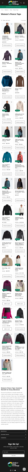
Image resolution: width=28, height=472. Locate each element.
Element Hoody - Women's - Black (18, 321)
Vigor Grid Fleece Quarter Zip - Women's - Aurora (6, 165)
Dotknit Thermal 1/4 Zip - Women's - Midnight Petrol (6, 89)
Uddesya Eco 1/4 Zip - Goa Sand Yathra (20, 115)
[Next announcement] (24, 6)
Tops (11, 9)
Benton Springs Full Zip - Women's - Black (20, 192)
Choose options (7, 45)
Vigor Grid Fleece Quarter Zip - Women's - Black (6, 218)
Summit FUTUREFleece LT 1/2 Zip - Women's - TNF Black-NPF (19, 348)
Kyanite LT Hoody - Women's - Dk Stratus (20, 37)
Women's (7, 9)
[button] (2, 2)
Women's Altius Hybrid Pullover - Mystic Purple (18, 294)
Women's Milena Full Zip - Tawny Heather (6, 373)
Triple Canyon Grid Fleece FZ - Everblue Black (19, 140)
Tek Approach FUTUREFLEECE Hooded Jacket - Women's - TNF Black (6, 38)
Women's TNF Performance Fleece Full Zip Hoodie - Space (19, 64)
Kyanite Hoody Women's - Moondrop (7, 63)
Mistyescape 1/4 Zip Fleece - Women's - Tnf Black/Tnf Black (19, 243)
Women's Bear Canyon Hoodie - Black (6, 115)
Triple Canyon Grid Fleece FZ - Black (6, 140)
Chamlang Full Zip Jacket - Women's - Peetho (19, 269)
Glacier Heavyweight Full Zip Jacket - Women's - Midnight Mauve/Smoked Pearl (7, 348)
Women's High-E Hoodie (18, 89)
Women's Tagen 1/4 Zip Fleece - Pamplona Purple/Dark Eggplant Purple (7, 295)
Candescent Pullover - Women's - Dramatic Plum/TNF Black (7, 321)
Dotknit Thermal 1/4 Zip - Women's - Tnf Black (6, 243)
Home (2, 9)
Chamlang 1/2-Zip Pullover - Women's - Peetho (19, 218)
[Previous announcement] (2, 6)
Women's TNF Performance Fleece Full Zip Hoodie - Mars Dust (20, 166)
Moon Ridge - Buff (6, 268)
